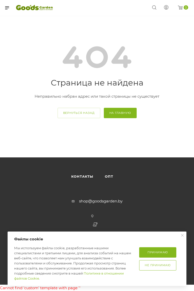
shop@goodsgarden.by (101, 201)
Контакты (82, 176)
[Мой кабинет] (166, 8)
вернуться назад (79, 113)
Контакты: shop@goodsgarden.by (40, 150)
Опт (81, 150)
